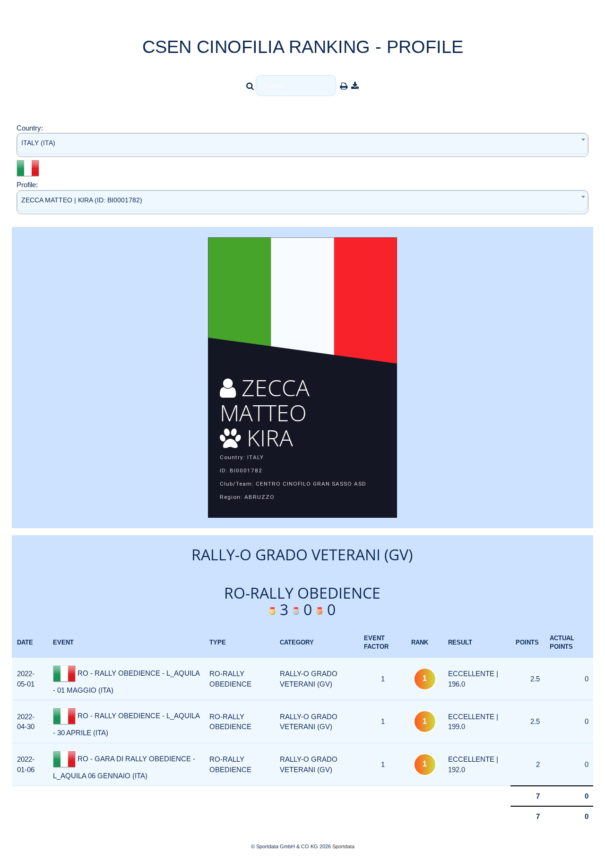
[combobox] (302, 145)
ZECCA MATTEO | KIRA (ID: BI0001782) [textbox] (81, 200)
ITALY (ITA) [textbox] (38, 143)
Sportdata (343, 846)
